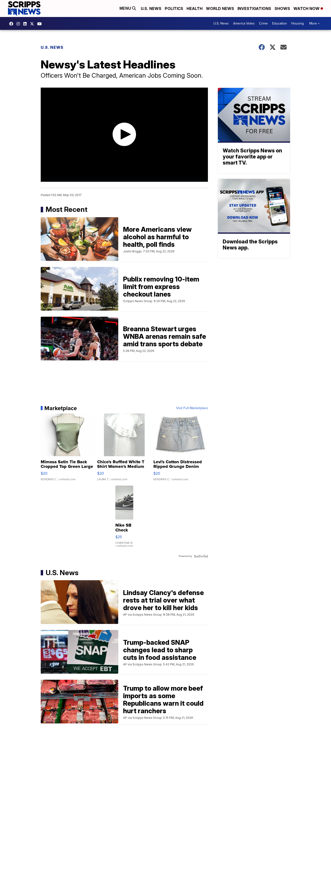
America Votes (244, 23)
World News (220, 8)
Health (195, 8)
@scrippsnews (40, 24)
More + (314, 23)
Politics (174, 8)
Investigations (254, 8)
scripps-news (26, 24)
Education (279, 23)
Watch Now (307, 8)
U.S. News (151, 8)
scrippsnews (12, 24)
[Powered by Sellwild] (201, 556)
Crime (263, 23)
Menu (125, 8)
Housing (297, 23)
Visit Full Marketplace (192, 408)
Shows (282, 8)
